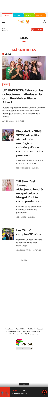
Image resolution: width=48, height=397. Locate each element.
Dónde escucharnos (32, 334)
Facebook (29, 279)
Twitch (34, 279)
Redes (6, 85)
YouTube (19, 279)
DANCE (28, 16)
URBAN (39, 16)
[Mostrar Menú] (3, 21)
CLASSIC (18, 16)
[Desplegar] (24, 383)
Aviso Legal (9, 329)
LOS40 (6, 16)
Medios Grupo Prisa (24, 348)
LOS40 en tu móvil (15, 334)
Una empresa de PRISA (24, 342)
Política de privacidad (35, 329)
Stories (39, 279)
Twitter (24, 279)
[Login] (44, 21)
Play (45, 392)
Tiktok (14, 279)
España (5, 30)
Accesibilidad (20, 329)
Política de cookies (14, 331)
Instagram (9, 279)
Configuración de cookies (31, 331)
